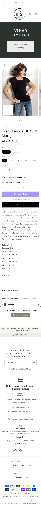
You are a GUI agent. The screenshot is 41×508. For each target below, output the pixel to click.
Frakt (11, 144)
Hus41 (19, 493)
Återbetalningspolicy (17, 496)
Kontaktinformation (13, 503)
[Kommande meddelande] (36, 3)
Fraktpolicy (28, 500)
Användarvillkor (16, 500)
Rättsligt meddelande (29, 503)
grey (17, 152)
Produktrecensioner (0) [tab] (10, 298)
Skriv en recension (20, 315)
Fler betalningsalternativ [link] (20, 199)
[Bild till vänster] (15, 120)
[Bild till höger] (25, 120)
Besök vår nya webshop (20, 46)
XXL (35, 160)
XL (27, 160)
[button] (4, 13)
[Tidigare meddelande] (4, 3)
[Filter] (2, 305)
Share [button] (6, 276)
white (7, 152)
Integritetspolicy (32, 496)
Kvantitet (5, 165)
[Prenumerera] (34, 362)
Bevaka (20, 205)
